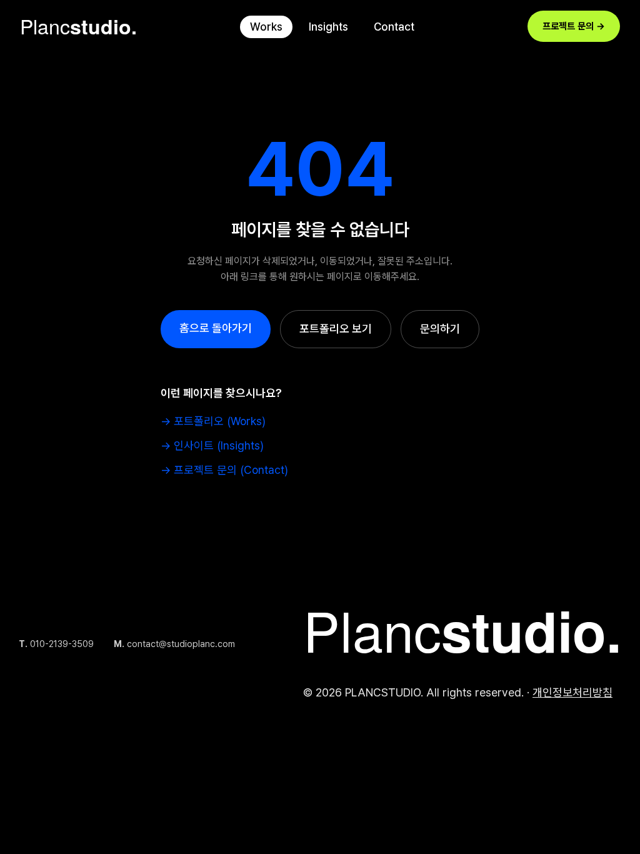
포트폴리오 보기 (335, 328)
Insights (328, 26)
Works (266, 26)
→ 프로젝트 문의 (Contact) (224, 469)
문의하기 (440, 328)
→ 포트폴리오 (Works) (213, 421)
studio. (78, 26)
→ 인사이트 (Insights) (212, 445)
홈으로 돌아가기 (215, 327)
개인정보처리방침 (572, 692)
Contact (394, 26)
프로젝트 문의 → (573, 26)
